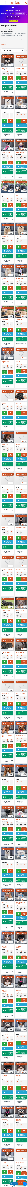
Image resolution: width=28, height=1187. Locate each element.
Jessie (17, 405)
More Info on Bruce (20, 385)
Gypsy (17, 529)
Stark (3, 949)
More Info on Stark (7, 971)
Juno (17, 571)
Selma (3, 238)
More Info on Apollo (20, 469)
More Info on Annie (20, 219)
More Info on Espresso (20, 176)
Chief (17, 487)
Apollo (17, 446)
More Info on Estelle (7, 1058)
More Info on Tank (20, 759)
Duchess (18, 653)
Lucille (4, 70)
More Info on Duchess (20, 676)
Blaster (18, 821)
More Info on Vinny (20, 635)
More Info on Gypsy (20, 552)
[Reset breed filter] (26, 50)
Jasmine (4, 280)
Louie (17, 1034)
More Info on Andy (7, 344)
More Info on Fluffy (7, 926)
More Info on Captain (7, 635)
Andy (3, 321)
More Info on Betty (7, 176)
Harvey (4, 779)
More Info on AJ (6, 386)
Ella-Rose (4, 862)
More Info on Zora (7, 760)
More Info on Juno (20, 593)
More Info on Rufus (7, 676)
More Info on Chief (20, 510)
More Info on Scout (20, 718)
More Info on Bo (6, 593)
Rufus (3, 653)
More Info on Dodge (20, 1014)
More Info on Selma (7, 261)
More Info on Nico (20, 928)
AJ (2, 364)
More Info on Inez (20, 92)
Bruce (17, 363)
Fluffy (3, 904)
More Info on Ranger (7, 219)
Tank (17, 737)
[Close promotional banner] (26, 14)
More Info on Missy (7, 718)
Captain (4, 612)
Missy (3, 695)
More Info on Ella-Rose (6, 885)
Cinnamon (5, 821)
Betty (3, 154)
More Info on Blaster (20, 843)
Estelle (4, 1035)
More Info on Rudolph (20, 971)
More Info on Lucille (7, 92)
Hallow (4, 112)
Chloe (3, 487)
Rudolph (18, 949)
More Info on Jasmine (7, 302)
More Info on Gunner (7, 427)
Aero (17, 862)
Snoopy (18, 280)
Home (2, 29)
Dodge (17, 992)
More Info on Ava (20, 343)
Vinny (17, 612)
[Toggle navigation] (3, 2)
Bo (3, 571)
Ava (17, 321)
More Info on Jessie (20, 427)
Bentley (18, 112)
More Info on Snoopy (20, 302)
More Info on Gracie (20, 261)
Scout (17, 695)
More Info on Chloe (7, 510)
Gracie (17, 238)
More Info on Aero (20, 885)
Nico (17, 905)
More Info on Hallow (7, 135)
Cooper (18, 1165)
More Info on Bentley (20, 135)
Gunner (4, 405)
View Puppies (13, 20)
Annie (17, 197)
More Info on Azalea (20, 802)
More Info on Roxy (7, 552)
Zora (3, 738)
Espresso (18, 154)
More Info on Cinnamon (7, 843)
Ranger (4, 197)
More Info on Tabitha (7, 1015)
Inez (17, 70)
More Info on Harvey (7, 802)
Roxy (3, 529)
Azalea (17, 779)
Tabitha (4, 993)
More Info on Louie (20, 1057)
